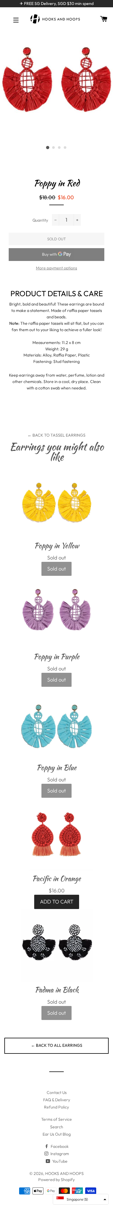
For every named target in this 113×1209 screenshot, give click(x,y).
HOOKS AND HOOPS (64, 1173)
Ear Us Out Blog (57, 1134)
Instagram (59, 1153)
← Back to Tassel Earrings (56, 435)
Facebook (59, 1146)
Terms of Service (56, 1119)
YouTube (59, 1161)
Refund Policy (56, 1107)
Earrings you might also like (56, 451)
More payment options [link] (56, 268)
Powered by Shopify (56, 1179)
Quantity (40, 220)
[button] (81, 1199)
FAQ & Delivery (56, 1099)
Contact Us (57, 1092)
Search (56, 1126)
